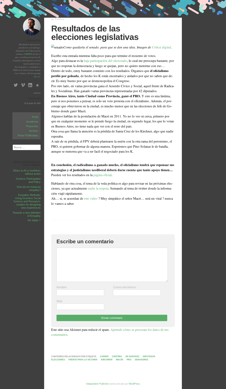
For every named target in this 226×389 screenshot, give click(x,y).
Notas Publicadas (28, 135)
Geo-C (37, 76)
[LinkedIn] (30, 84)
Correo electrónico (124, 287)
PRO (129, 359)
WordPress (134, 383)
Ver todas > (34, 220)
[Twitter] (16, 84)
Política (59, 19)
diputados (149, 356)
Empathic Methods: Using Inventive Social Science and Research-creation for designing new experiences (27, 201)
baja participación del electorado (105, 60)
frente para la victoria (83, 359)
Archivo (33, 130)
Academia (32, 121)
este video (91, 198)
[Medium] (37, 84)
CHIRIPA (28, 54)
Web (59, 301)
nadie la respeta (98, 188)
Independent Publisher (97, 383)
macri (119, 359)
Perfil (35, 116)
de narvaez (132, 356)
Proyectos (32, 126)
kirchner (106, 359)
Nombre (61, 287)
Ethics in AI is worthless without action (27, 172)
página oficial (102, 175)
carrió (104, 356)
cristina (117, 356)
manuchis (34, 40)
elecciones (58, 359)
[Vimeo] (23, 84)
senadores (141, 359)
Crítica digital (161, 47)
